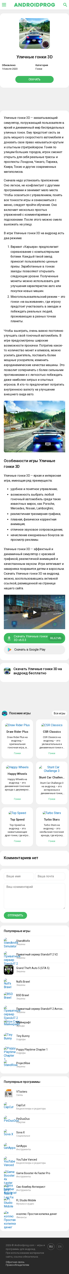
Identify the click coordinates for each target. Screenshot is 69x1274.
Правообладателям (17, 1264)
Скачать (34, 79)
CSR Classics (52, 731)
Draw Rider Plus (17, 731)
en (60, 1246)
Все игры (59, 713)
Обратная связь (15, 1262)
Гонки (38, 68)
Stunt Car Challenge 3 (54, 777)
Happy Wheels (17, 774)
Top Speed (17, 819)
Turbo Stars (52, 819)
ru (51, 1246)
